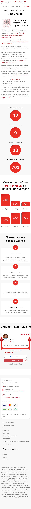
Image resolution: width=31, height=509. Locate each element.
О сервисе (4, 10)
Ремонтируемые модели (10, 436)
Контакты (5, 428)
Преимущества (13, 10)
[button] (1, 339)
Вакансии (6, 430)
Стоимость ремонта (8, 422)
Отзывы (22, 10)
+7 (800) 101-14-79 (19, 1)
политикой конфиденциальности (15, 364)
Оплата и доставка (8, 425)
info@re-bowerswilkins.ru (11, 386)
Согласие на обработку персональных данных (16, 441)
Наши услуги (6, 438)
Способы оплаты (7, 444)
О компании (6, 433)
